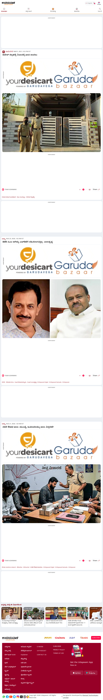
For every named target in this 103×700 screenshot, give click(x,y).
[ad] (53, 75)
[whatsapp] (4, 696)
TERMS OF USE (58, 653)
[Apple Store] (76, 673)
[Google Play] (90, 673)
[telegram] (14, 696)
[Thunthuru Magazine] (84, 638)
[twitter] (21, 696)
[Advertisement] (51, 34)
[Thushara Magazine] (72, 638)
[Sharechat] (27, 696)
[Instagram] (18, 696)
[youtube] (11, 696)
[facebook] (7, 696)
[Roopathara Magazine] (60, 638)
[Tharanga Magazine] (48, 638)
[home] (8, 3)
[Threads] (24, 696)
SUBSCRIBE (96, 638)
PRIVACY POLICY (59, 650)
